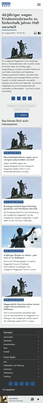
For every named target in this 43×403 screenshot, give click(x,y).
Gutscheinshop (9, 344)
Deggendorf (12, 105)
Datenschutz (8, 372)
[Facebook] (16, 384)
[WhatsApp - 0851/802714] (32, 384)
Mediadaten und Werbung (14, 365)
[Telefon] (27, 384)
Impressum (8, 369)
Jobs (5, 361)
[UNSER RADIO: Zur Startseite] (19, 4)
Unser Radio (9, 357)
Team (5, 348)
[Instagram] (21, 384)
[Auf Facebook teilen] (13, 98)
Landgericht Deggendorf (27, 105)
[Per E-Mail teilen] (30, 98)
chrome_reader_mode (39, 33)
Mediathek (8, 340)
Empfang (7, 376)
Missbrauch (18, 109)
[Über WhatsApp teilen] (24, 98)
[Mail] (10, 384)
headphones (35, 33)
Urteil (27, 109)
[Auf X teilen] (19, 98)
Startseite (8, 332)
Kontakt (6, 351)
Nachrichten (8, 337)
